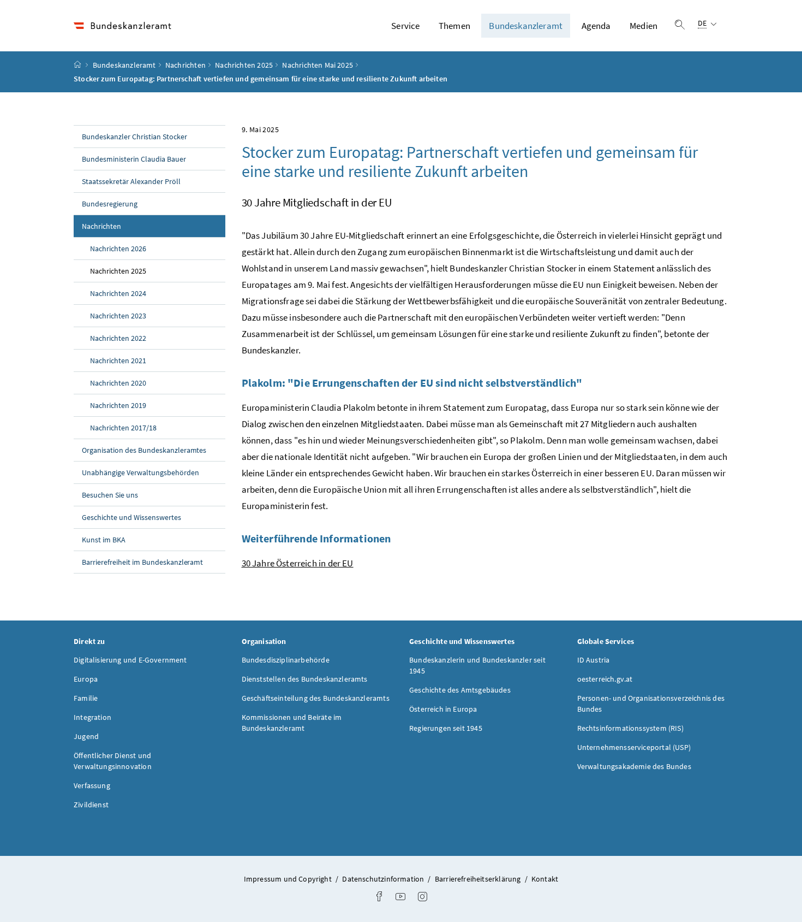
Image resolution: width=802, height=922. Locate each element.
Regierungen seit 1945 (445, 728)
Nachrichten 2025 (244, 65)
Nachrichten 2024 (118, 293)
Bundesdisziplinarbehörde (286, 660)
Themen (454, 26)
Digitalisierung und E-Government (130, 660)
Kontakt (544, 879)
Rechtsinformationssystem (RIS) (630, 728)
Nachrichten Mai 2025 (317, 65)
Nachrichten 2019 (118, 405)
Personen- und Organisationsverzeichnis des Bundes (651, 703)
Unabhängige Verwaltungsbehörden (140, 472)
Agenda (596, 26)
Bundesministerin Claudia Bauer (134, 159)
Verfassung (92, 785)
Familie (86, 698)
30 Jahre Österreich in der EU (298, 563)
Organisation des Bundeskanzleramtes (144, 450)
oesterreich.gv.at (605, 679)
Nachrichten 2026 (118, 248)
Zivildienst (91, 804)
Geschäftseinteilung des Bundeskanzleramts (316, 698)
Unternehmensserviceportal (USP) (634, 747)
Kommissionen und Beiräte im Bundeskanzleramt (292, 722)
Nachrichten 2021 (118, 360)
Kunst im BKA (103, 540)
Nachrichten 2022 (118, 338)
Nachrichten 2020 (118, 383)
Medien (643, 26)
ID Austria (593, 660)
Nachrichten (185, 65)
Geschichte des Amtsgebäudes (460, 690)
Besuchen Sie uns (110, 495)
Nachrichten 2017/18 (123, 428)
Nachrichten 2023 (118, 316)
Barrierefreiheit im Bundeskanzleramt (142, 562)
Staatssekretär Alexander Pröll (131, 181)
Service (405, 26)
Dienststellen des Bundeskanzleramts (305, 679)
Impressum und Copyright (288, 879)
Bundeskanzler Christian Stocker (134, 136)
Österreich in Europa (443, 709)
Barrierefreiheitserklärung (479, 879)
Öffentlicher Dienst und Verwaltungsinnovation (113, 760)
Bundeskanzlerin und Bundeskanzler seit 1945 (477, 665)
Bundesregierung (109, 204)
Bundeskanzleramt (525, 26)
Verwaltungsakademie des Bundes (634, 766)
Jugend (86, 736)
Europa (86, 679)
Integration (92, 717)
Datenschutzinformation (384, 879)
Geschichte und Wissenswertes (131, 517)
